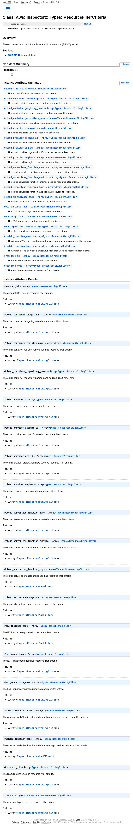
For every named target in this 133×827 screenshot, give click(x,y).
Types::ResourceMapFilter (71, 569)
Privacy (15, 822)
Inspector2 (26, 2)
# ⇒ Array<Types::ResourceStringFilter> (35, 88)
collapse (125, 64)
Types (37, 2)
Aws (16, 2)
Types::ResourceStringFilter (47, 286)
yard (78, 820)
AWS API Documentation (21, 55)
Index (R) (7, 2)
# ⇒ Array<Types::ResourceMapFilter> (46, 187)
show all (86, 24)
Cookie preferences (42, 822)
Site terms (26, 822)
